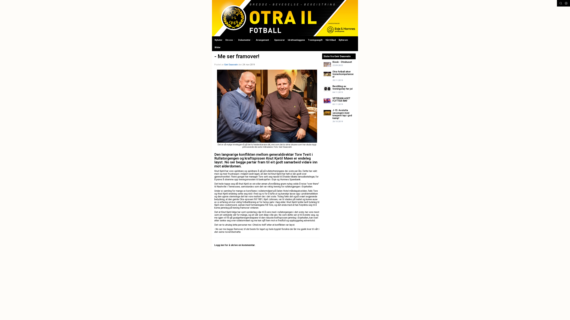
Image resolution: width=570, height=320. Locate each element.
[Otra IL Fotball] (285, 18)
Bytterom (343, 40)
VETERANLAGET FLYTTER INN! (341, 99)
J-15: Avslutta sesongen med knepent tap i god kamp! (342, 114)
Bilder (218, 47)
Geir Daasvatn (231, 64)
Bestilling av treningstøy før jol (342, 87)
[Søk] (560, 3)
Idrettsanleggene (296, 40)
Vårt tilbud (331, 40)
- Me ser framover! (236, 56)
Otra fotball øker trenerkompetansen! (343, 74)
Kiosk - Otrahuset (342, 62)
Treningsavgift (315, 40)
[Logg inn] (566, 3)
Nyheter (218, 40)
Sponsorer (279, 40)
